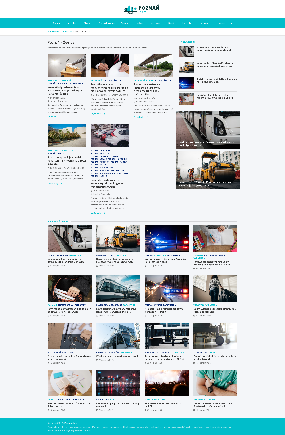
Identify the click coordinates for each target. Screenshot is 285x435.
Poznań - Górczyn (100, 153)
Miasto (87, 23)
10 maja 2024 (56, 168)
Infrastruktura (104, 255)
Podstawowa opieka (68, 400)
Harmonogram (65, 305)
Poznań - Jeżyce (99, 159)
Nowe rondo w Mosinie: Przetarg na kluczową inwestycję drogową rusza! (215, 64)
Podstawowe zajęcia (214, 255)
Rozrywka (186, 23)
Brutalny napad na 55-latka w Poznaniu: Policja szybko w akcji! (216, 80)
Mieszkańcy (67, 80)
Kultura (149, 400)
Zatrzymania (173, 255)
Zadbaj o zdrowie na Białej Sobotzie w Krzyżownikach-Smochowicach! (213, 405)
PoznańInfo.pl (70, 423)
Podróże (52, 255)
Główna (56, 23)
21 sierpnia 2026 (106, 410)
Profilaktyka (200, 352)
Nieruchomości (55, 352)
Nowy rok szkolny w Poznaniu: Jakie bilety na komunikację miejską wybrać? (69, 310)
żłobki (83, 400)
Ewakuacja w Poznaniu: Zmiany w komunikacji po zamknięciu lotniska (214, 48)
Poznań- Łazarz (99, 176)
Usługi (139, 23)
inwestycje (67, 151)
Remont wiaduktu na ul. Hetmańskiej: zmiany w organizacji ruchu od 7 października (147, 89)
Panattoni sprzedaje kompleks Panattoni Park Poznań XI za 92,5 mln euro (67, 160)
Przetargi (69, 352)
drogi (151, 80)
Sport (171, 23)
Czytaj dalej (53, 116)
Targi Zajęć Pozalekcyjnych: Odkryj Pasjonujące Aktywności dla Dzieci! (214, 96)
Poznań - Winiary (115, 171)
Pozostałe (205, 23)
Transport (62, 255)
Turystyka (71, 23)
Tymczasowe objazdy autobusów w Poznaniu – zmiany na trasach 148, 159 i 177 (165, 359)
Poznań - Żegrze (77, 83)
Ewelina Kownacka (58, 101)
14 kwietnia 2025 (58, 98)
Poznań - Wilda (98, 171)
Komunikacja (103, 305)
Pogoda (114, 400)
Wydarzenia (75, 255)
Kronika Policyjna (107, 23)
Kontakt (221, 23)
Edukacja (198, 255)
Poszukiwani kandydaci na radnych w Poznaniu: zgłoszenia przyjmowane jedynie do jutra (109, 87)
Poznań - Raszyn (119, 162)
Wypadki (158, 305)
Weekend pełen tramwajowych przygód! (117, 356)
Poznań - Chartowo (101, 151)
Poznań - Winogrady (58, 83)
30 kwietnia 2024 (101, 191)
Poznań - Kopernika (117, 159)
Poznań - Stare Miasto (102, 168)
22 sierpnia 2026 (57, 265)
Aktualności (54, 80)
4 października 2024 (145, 98)
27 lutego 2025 (100, 95)
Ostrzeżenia (102, 400)
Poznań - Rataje (99, 165)
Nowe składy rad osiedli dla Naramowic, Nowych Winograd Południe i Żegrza (65, 90)
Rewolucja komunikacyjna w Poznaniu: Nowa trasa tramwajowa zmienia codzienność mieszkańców (116, 311)
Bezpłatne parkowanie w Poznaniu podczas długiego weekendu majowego (107, 183)
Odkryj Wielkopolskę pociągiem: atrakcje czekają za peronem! (214, 310)
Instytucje (155, 23)
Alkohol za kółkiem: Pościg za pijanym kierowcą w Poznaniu (164, 310)
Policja (149, 255)
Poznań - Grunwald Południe (105, 156)
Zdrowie (124, 23)
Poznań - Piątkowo (100, 162)
